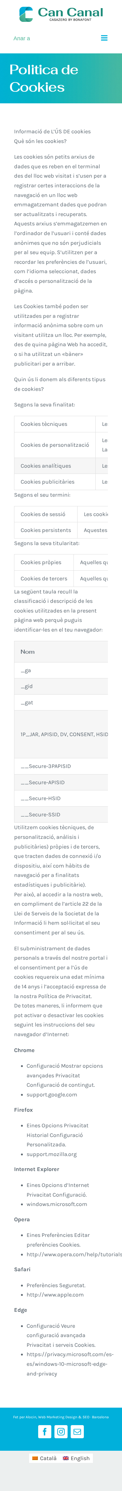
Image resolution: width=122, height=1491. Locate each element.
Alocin (31, 1417)
